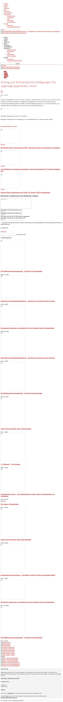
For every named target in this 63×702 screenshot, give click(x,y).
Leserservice (7, 14)
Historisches (10, 17)
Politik (5, 6)
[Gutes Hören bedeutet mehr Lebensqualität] (13, 425)
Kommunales (6, 76)
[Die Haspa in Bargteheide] (3, 501)
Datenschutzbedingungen (13, 27)
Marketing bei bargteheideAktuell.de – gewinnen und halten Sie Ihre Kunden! (28, 301)
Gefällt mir (10, 685)
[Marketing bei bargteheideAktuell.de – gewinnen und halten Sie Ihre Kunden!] (13, 298)
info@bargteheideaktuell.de (9, 697)
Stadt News (7, 11)
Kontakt (6, 23)
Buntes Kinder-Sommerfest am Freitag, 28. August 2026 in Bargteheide (25, 192)
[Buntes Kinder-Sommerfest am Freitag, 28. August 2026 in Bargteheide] (10, 187)
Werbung (11, 693)
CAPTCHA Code (21, 234)
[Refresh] (3, 231)
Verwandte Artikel (5, 126)
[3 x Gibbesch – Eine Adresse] (13, 461)
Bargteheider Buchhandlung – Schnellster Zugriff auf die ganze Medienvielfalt (28, 575)
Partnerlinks (10, 20)
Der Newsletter (11, 22)
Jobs (8, 19)
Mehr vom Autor (13, 126)
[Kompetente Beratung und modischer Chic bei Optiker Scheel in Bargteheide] (13, 325)
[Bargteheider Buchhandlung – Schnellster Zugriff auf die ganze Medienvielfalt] (13, 572)
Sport (5, 9)
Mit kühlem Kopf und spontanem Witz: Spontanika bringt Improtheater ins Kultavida (30, 148)
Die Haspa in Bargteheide (10, 504)
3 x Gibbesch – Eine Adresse (10, 464)
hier (7, 696)
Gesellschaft (6, 74)
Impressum (10, 25)
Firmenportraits (11, 16)
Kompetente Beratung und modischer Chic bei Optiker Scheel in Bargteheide (27, 328)
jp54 (2, 92)
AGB (17, 678)
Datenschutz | (12, 678)
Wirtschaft (6, 8)
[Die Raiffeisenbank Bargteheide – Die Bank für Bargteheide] (13, 268)
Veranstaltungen (8, 13)
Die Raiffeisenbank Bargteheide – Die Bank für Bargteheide (21, 271)
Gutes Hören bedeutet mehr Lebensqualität (16, 429)
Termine (6, 5)
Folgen (10, 686)
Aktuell (6, 3)
